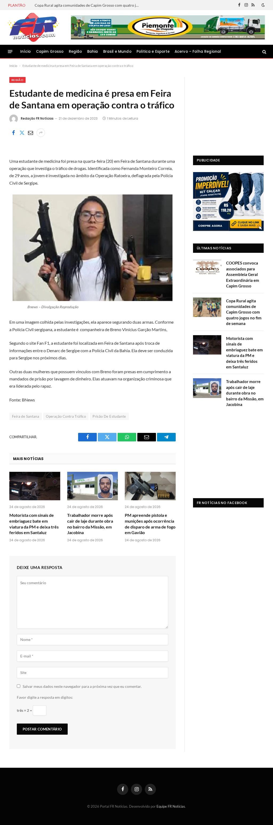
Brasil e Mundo (117, 51)
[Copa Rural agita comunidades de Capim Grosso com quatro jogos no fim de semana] (207, 307)
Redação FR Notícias (37, 118)
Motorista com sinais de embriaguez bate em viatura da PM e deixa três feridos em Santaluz (34, 524)
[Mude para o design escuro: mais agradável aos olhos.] (262, 5)
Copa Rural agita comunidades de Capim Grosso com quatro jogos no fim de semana (88, 5)
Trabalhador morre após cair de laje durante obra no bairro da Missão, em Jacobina (90, 524)
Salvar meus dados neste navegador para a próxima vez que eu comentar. (82, 686)
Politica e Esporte (153, 51)
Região (75, 51)
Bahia (92, 51)
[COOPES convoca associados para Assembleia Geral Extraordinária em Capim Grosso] (207, 269)
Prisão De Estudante (109, 416)
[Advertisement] (228, 110)
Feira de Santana (25, 416)
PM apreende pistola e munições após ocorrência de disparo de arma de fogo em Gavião (150, 524)
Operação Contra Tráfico (66, 416)
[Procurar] (263, 52)
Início (25, 51)
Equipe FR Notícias (170, 806)
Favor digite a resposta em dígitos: (45, 697)
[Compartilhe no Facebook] (13, 132)
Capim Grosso (50, 51)
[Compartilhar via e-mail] (30, 132)
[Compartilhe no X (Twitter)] (22, 132)
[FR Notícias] (33, 27)
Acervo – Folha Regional (198, 51)
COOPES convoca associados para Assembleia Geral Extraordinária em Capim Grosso (242, 274)
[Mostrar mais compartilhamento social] (41, 132)
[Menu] (10, 51)
